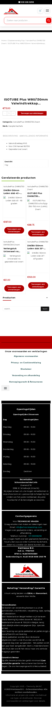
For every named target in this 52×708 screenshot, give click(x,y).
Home (4, 40)
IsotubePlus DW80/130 (13, 186)
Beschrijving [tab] (10, 136)
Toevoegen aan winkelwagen (32, 113)
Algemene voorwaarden (26, 356)
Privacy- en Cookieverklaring (26, 362)
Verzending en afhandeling (26, 375)
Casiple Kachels (15, 126)
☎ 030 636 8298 (26, 2)
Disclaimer (26, 369)
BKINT (39, 686)
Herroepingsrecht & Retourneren (26, 382)
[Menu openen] (47, 10)
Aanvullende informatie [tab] (34, 136)
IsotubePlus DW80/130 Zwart (26, 122)
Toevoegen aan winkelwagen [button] (14, 230)
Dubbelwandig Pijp (16, 40)
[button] (5, 388)
